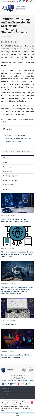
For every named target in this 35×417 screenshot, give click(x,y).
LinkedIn (14, 384)
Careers (18, 413)
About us (5, 388)
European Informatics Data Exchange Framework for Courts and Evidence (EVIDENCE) (18, 138)
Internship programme (10, 176)
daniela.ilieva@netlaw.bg (25, 380)
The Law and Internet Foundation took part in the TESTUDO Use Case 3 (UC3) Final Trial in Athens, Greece (17, 254)
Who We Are (7, 158)
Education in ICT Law (10, 180)
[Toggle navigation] (31, 8)
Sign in (17, 415)
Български (14, 1)
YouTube (22, 384)
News (4, 397)
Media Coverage (8, 185)
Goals (5, 162)
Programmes (7, 171)
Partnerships (7, 167)
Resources (6, 189)
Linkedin (27, 151)
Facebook (20, 151)
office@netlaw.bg (12, 380)
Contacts (6, 1)
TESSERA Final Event (8, 324)
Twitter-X (12, 151)
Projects (5, 391)
